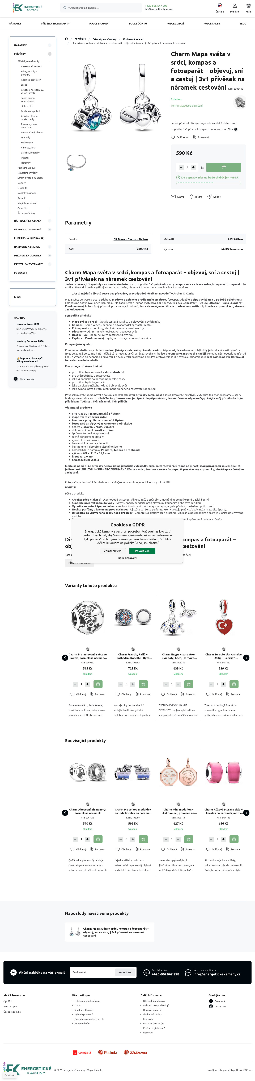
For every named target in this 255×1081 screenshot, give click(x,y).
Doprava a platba (152, 1009)
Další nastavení (127, 557)
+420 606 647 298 (156, 5)
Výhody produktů (84, 1014)
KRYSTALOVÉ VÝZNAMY (28, 264)
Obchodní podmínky (154, 1000)
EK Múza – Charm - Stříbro (131, 239)
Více (230, 129)
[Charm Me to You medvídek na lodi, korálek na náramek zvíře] (133, 772)
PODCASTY (20, 272)
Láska (24, 84)
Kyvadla (22, 197)
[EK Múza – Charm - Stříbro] (239, 102)
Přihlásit (124, 972)
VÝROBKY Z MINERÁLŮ (27, 229)
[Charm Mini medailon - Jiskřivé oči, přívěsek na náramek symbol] (178, 772)
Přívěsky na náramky (105, 38)
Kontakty (148, 1018)
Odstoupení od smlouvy (87, 1000)
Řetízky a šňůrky (26, 212)
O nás (78, 1005)
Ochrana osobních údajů (156, 1005)
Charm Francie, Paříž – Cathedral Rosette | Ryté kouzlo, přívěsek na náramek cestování (133, 656)
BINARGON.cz (244, 1069)
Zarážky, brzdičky (30, 152)
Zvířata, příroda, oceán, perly (29, 117)
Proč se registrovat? (154, 1027)
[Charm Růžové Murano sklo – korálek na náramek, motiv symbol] (224, 772)
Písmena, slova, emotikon (29, 126)
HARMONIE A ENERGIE (27, 246)
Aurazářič (23, 207)
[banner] (27, 8)
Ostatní (25, 157)
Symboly (25, 137)
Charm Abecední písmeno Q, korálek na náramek (87, 811)
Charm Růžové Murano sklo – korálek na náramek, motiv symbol (224, 811)
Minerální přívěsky (27, 172)
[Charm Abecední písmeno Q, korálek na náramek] (88, 772)
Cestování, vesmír (133, 38)
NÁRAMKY (20, 45)
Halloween (27, 142)
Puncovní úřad (82, 1023)
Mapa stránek (94, 1069)
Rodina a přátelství (31, 79)
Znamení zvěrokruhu (32, 132)
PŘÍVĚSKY (80, 38)
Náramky (26, 162)
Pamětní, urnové (27, 167)
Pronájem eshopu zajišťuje (221, 1069)
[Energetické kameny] (66, 39)
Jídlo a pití (26, 105)
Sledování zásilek (152, 1014)
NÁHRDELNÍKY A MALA (27, 220)
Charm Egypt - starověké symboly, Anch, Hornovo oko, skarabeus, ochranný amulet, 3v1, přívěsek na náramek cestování (178, 656)
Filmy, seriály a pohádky (29, 73)
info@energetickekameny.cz (159, 8)
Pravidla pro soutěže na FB (89, 1018)
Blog (17, 297)
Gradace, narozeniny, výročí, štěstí (32, 91)
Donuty (22, 182)
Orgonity (22, 187)
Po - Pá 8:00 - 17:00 (153, 1023)
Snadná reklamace (84, 1009)
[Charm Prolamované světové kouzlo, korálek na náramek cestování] (88, 617)
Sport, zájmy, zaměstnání (28, 99)
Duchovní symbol (30, 111)
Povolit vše (142, 551)
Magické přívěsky (27, 202)
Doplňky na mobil (27, 192)
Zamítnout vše (112, 551)
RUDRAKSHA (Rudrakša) (29, 238)
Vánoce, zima (28, 147)
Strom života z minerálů (30, 177)
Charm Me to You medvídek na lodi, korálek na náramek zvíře (133, 811)
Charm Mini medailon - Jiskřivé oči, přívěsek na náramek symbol (178, 811)
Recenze (148, 1032)
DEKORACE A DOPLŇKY (27, 255)
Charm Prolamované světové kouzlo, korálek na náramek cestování (88, 656)
